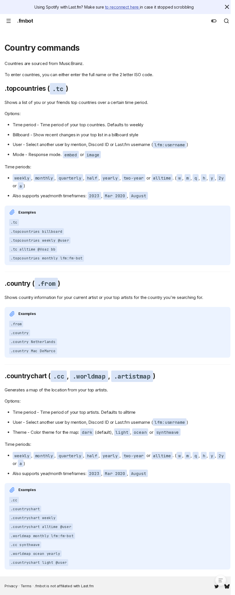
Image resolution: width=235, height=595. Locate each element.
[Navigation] (8, 21)
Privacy (11, 586)
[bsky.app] (227, 585)
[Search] (226, 21)
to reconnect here (122, 7)
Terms (26, 586)
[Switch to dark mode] (214, 21)
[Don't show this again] (227, 6)
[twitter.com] (216, 585)
